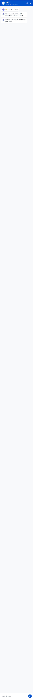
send (30, 696)
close (30, 3)
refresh (27, 3)
